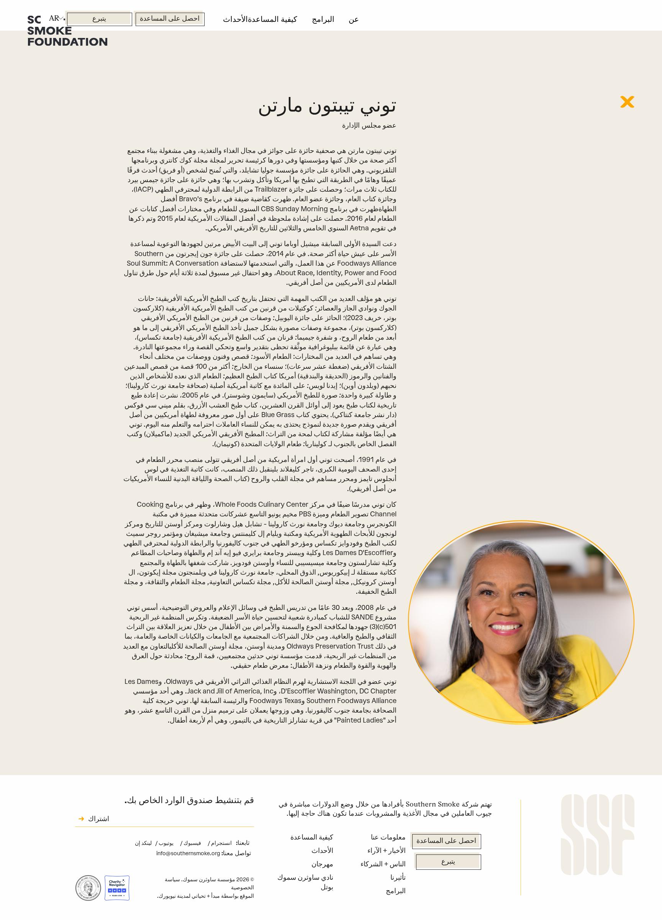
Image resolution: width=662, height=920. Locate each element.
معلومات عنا (388, 837)
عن (354, 19)
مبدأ (215, 896)
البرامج (323, 19)
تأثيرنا (398, 877)
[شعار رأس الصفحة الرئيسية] (67, 30)
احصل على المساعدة (170, 19)
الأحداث (235, 19)
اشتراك (98, 819)
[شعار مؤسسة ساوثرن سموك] (597, 836)
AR (54, 18)
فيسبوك (192, 843)
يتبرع (99, 19)
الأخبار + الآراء (386, 850)
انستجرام (221, 843)
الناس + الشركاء (383, 864)
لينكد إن (143, 843)
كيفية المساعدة (272, 19)
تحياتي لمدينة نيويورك (182, 896)
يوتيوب (166, 843)
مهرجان (322, 864)
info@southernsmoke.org (188, 853)
